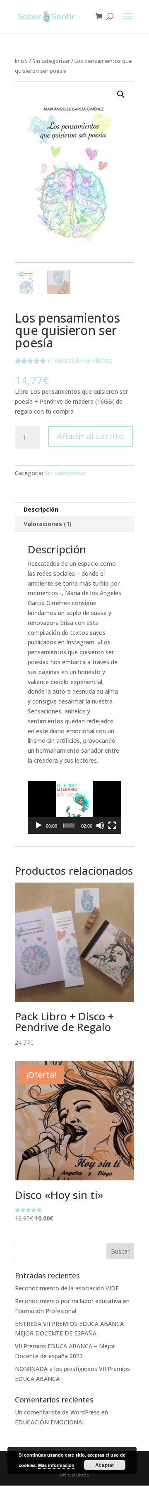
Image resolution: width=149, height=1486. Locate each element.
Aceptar (104, 1465)
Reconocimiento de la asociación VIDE (67, 1288)
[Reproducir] (38, 825)
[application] (74, 807)
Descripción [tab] (41, 509)
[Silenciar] (100, 825)
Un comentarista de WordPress (57, 1412)
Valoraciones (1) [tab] (48, 524)
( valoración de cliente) (80, 360)
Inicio (21, 61)
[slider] (68, 825)
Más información (56, 1465)
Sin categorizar (51, 61)
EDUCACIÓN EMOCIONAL (50, 1422)
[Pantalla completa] (112, 825)
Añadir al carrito (90, 436)
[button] (120, 94)
